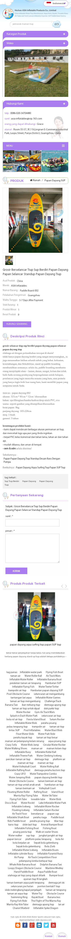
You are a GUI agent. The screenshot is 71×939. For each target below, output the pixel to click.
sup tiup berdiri (12, 481)
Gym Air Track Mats (45, 712)
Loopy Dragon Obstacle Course (24, 868)
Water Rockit (28, 803)
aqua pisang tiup (57, 741)
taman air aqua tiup (17, 893)
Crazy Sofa (11, 745)
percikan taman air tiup (18, 759)
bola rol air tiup (14, 719)
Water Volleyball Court (24, 766)
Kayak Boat (38, 897)
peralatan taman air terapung (25, 683)
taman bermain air (25, 788)
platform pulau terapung (38, 839)
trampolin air (38, 726)
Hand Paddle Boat (23, 872)
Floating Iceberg (20, 810)
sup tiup (30, 835)
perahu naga (40, 817)
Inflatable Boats (50, 850)
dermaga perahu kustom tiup (49, 770)
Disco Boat (11, 803)
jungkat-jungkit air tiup (51, 835)
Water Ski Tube (49, 795)
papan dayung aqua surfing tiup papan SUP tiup (40, 468)
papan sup (53, 814)
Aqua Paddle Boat (47, 872)
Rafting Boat (40, 792)
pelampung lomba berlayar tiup (35, 861)
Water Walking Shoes (16, 748)
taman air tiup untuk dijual (26, 708)
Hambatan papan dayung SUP (47, 690)
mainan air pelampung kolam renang (24, 741)
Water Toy (37, 893)
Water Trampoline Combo (43, 774)
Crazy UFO (20, 774)
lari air (61, 904)
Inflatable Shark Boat (18, 817)
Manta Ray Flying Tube (26, 795)
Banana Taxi (11, 705)
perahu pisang (48, 723)
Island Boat (58, 792)
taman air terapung (56, 890)
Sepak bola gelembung (46, 843)
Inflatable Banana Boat (49, 679)
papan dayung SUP (55, 180)
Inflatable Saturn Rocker (46, 810)
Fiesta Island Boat (36, 719)
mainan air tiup (25, 763)
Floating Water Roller (18, 792)
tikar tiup (58, 821)
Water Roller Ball (33, 676)
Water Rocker (23, 712)
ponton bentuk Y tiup (49, 886)
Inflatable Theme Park (21, 755)
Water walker (15, 835)
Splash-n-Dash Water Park (23, 716)
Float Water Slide (25, 734)
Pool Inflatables (32, 730)
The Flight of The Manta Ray (46, 901)
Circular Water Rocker (54, 745)
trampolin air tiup (17, 690)
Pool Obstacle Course (18, 694)
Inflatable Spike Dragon (45, 908)
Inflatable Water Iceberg (25, 850)
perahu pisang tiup (40, 821)
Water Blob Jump (30, 745)
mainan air (36, 748)
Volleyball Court (47, 788)
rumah (36, 180)
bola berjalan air (21, 843)
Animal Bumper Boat (52, 824)
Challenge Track (53, 701)
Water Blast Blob (53, 730)
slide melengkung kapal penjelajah (23, 890)
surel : (9, 516)
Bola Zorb (50, 846)
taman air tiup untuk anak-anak (24, 784)
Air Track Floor (19, 814)
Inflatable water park (31, 672)
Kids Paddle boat (17, 821)
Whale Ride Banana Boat (22, 864)
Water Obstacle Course (21, 781)
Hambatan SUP (53, 683)
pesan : (10, 531)
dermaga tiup (42, 759)
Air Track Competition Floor (42, 857)
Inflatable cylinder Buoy (20, 853)
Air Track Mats (53, 676)
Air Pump (19, 857)
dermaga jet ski (56, 882)
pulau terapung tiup (17, 726)
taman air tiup (57, 726)
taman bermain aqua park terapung (25, 882)
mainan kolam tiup (56, 748)
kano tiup (13, 824)
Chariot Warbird (21, 908)
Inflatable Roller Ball (45, 752)
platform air (59, 759)
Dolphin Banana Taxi (51, 864)
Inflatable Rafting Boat (18, 770)
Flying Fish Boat (54, 672)
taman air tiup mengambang (25, 701)
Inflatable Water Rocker (47, 806)
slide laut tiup (30, 824)
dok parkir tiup (51, 708)
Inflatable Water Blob (26, 723)
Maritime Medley (54, 868)
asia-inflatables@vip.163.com (26, 118)
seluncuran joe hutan (22, 886)
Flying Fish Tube (18, 799)
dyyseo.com (46, 920)
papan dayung (29, 481)
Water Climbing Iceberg (49, 755)
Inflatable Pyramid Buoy (50, 853)
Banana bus (54, 897)
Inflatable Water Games (48, 697)
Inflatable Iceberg (21, 806)
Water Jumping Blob (19, 777)
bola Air (60, 839)
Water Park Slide (46, 734)
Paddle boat (57, 817)
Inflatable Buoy (23, 752)
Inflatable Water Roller (21, 679)
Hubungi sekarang (16, 324)
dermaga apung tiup (55, 705)
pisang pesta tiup (22, 832)
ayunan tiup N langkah (35, 879)
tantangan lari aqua (21, 697)
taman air (15, 676)
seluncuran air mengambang (49, 694)
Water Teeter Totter (49, 687)
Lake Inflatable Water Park (52, 803)
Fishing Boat (49, 828)
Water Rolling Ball (49, 766)
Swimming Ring (19, 897)
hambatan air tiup (54, 784)
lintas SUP (14, 730)
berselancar (37, 814)
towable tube (38, 799)
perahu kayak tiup (22, 737)
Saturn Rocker (57, 719)
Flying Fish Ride (18, 901)
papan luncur (14, 839)
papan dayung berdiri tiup (48, 777)
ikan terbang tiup (31, 705)
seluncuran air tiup (51, 716)
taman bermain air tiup (50, 781)
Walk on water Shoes (47, 832)
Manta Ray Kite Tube (17, 904)
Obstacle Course (55, 893)
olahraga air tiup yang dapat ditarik (26, 875)
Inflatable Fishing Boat (27, 828)
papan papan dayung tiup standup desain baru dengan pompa (32, 460)
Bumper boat (56, 875)
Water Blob (55, 799)
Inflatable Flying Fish (23, 687)
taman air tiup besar (47, 737)
